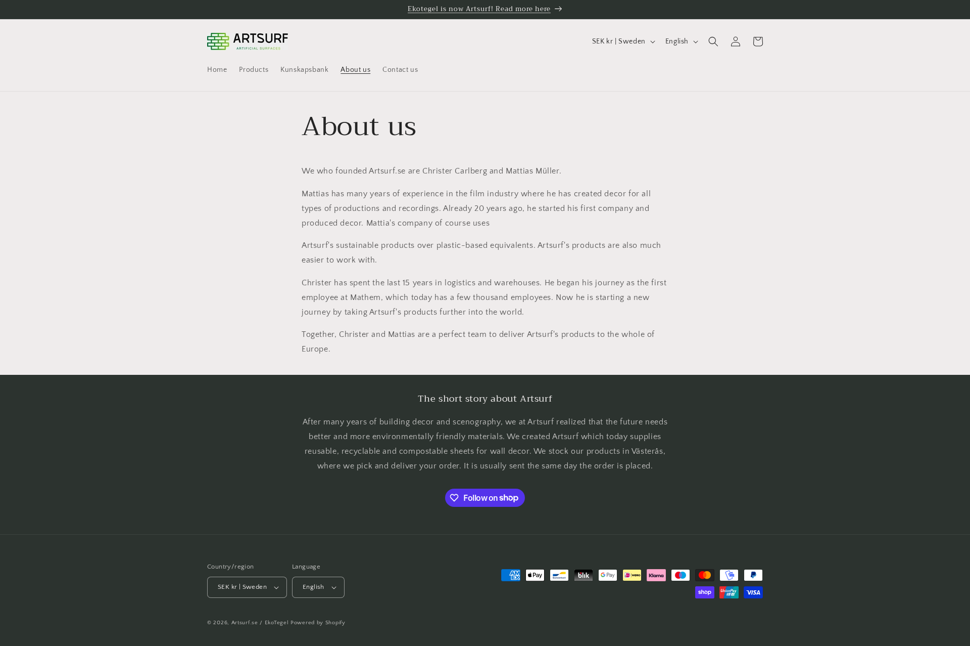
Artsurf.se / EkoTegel (260, 623)
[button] (713, 41)
